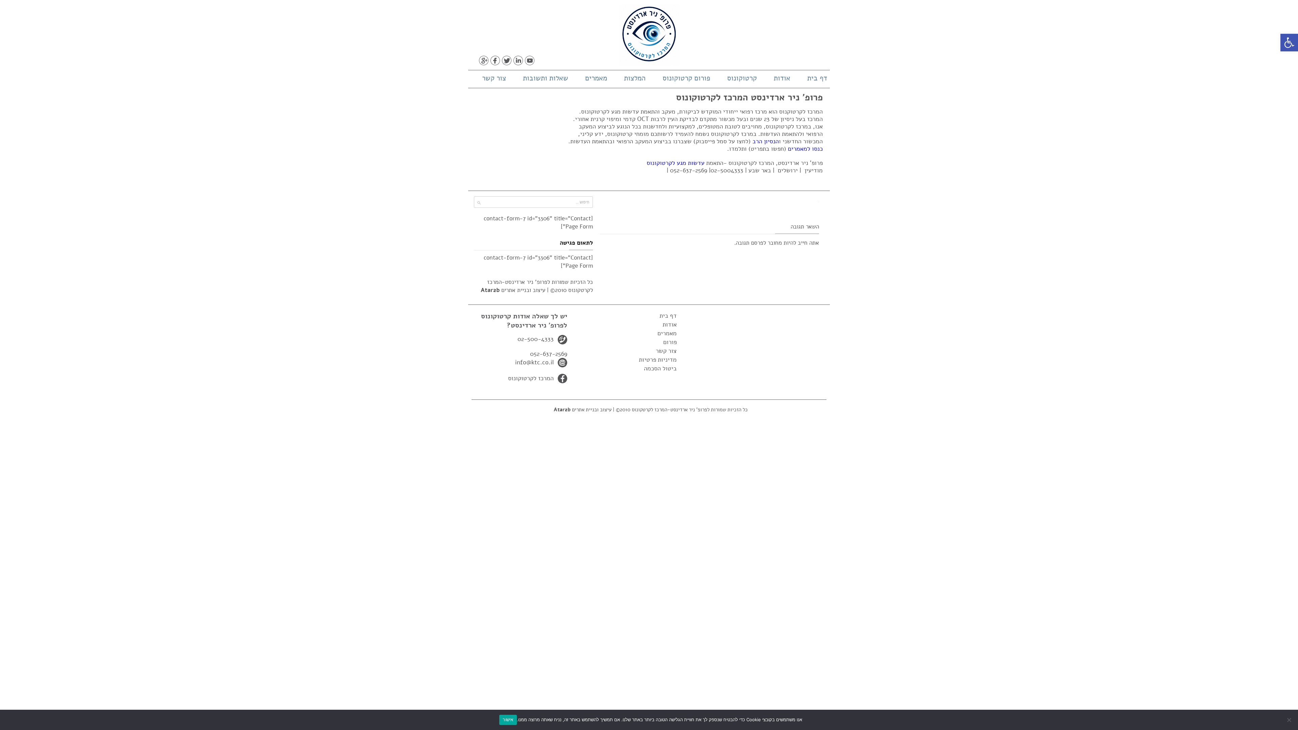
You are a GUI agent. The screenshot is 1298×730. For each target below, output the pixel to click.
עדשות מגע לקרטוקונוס (675, 163)
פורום (670, 342)
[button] (1289, 42)
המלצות (635, 78)
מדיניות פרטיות (658, 360)
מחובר (775, 243)
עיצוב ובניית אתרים (513, 290)
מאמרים (596, 78)
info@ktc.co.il (534, 362)
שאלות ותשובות (545, 78)
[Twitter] (506, 60)
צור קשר (494, 78)
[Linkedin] (518, 60)
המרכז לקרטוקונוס (531, 378)
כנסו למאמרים (805, 149)
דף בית (817, 78)
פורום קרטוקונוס (686, 78)
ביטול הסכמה (660, 368)
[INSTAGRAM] (541, 60)
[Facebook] (495, 60)
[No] (1289, 719)
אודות (782, 78)
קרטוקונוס (742, 78)
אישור (508, 719)
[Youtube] (529, 60)
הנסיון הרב (765, 141)
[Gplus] (483, 60)
